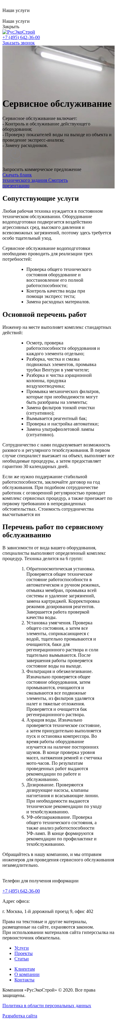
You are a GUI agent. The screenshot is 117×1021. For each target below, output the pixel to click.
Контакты (24, 979)
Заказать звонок (18, 42)
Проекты (23, 953)
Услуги (21, 947)
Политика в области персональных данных (46, 1005)
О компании (27, 974)
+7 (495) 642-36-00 (21, 890)
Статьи (21, 958)
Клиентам (24, 968)
